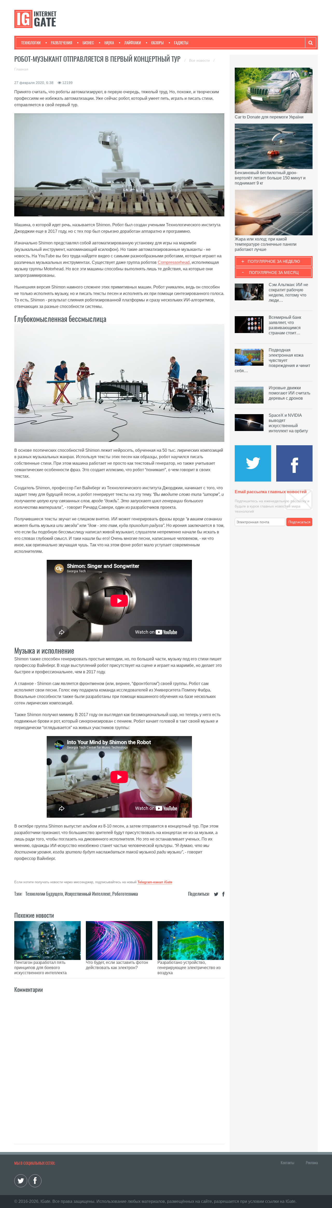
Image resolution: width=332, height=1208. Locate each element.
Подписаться (299, 522)
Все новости (200, 60)
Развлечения (61, 42)
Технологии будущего (44, 894)
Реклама (312, 1162)
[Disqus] (119, 1063)
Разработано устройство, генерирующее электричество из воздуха (188, 967)
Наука (109, 42)
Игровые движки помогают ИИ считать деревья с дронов (289, 393)
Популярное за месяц (274, 272)
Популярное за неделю (274, 261)
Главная (21, 69)
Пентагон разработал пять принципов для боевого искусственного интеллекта (40, 967)
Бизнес (88, 42)
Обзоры (157, 42)
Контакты (287, 1162)
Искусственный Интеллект (87, 894)
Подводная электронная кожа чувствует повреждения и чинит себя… (272, 360)
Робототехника (125, 894)
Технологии (30, 42)
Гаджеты (181, 42)
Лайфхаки (132, 42)
